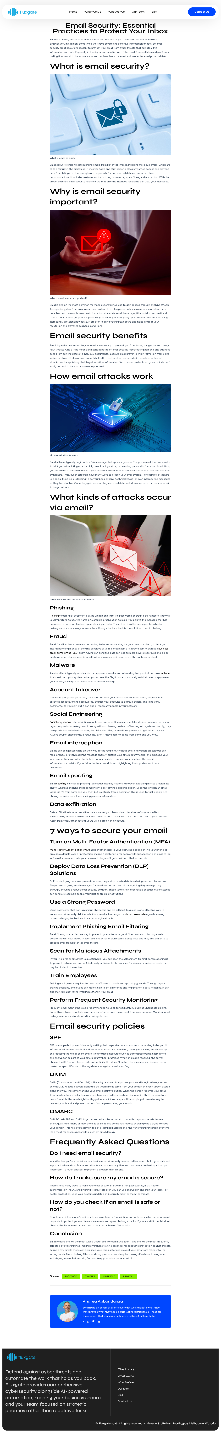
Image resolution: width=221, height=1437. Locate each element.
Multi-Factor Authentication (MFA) (70, 849)
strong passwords (135, 914)
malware (165, 673)
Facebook (71, 1276)
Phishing (55, 615)
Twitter (90, 1276)
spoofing (61, 783)
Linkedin (128, 1276)
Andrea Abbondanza (103, 1301)
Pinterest (109, 1276)
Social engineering (60, 722)
